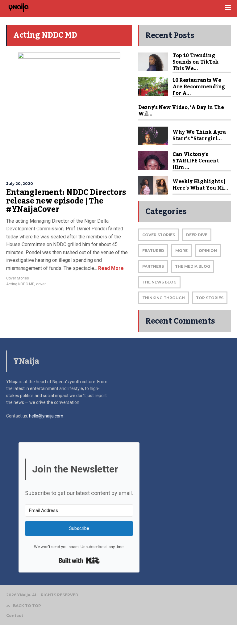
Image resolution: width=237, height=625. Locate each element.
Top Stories (209, 298)
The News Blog (159, 282)
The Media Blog (192, 266)
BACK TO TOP (27, 605)
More (181, 250)
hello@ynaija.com (46, 415)
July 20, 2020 (19, 183)
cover (41, 284)
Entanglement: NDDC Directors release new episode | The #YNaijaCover (66, 201)
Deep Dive (196, 235)
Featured (153, 250)
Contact (14, 615)
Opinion (208, 250)
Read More (110, 268)
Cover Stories (17, 278)
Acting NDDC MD (20, 284)
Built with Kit (79, 560)
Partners (153, 266)
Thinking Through (163, 298)
